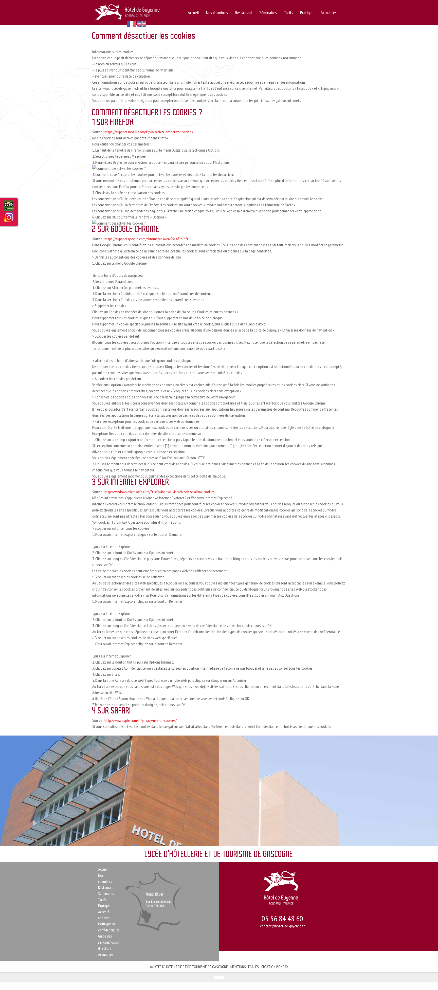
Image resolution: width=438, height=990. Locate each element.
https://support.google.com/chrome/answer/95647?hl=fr (146, 238)
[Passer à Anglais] (221, 977)
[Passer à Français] (216, 977)
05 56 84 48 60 (282, 918)
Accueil (193, 12)
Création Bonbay (274, 966)
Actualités (329, 12)
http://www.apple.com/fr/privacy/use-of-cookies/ (140, 720)
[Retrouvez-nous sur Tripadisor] (9, 208)
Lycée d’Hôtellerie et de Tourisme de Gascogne (191, 966)
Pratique (307, 12)
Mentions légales (244, 966)
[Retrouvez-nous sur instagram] (9, 219)
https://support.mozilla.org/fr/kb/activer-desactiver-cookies (148, 131)
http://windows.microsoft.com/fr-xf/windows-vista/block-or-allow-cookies (159, 491)
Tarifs (288, 12)
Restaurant (243, 12)
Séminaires (268, 12)
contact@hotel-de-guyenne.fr (282, 925)
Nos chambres (217, 12)
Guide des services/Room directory (108, 942)
